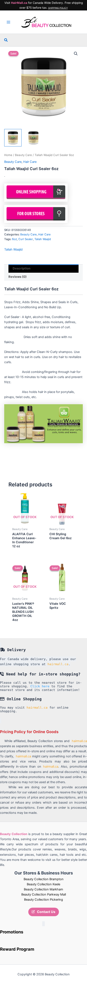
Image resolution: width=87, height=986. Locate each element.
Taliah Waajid (42, 239)
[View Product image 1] (13, 137)
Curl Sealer (25, 239)
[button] (6, 40)
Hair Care (30, 162)
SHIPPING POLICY (58, 8)
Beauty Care (23, 155)
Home (8, 155)
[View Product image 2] (33, 137)
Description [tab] (21, 268)
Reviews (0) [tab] (17, 277)
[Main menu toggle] (8, 22)
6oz (14, 239)
